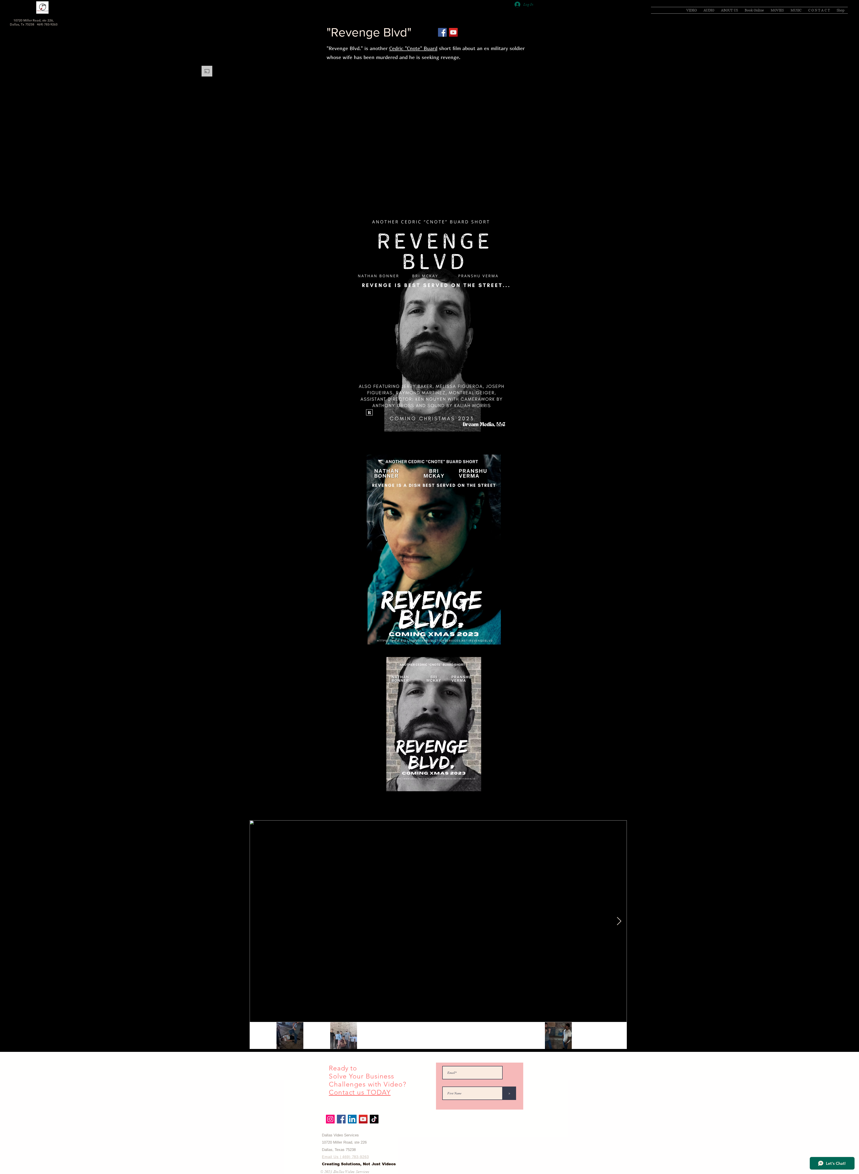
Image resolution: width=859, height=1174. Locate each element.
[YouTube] (453, 32)
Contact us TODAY (360, 1092)
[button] (777, 10)
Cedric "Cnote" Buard (413, 48)
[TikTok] (374, 1119)
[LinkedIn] (352, 1119)
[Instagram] (330, 1119)
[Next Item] (619, 921)
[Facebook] (442, 32)
